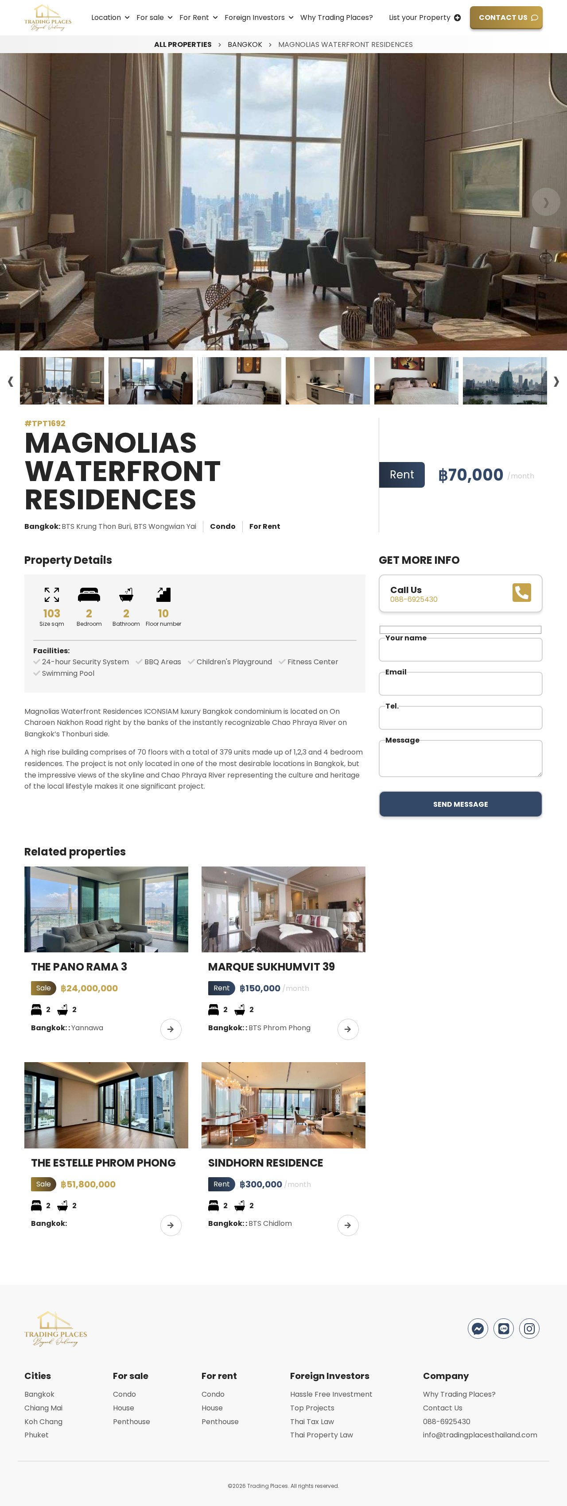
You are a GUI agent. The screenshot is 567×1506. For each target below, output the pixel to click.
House (123, 1408)
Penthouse (131, 1422)
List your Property (419, 17)
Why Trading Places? (336, 17)
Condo (124, 1394)
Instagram (529, 1328)
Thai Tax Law (312, 1422)
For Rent (194, 17)
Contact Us (503, 17)
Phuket (36, 1435)
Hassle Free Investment (331, 1394)
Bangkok (245, 44)
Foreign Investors (255, 17)
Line (503, 1328)
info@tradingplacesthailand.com (480, 1435)
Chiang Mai (43, 1408)
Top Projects (312, 1408)
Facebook (478, 1328)
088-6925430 (446, 1422)
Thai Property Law (321, 1435)
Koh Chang (43, 1422)
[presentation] (21, 202)
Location (106, 17)
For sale (150, 17)
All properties (183, 44)
